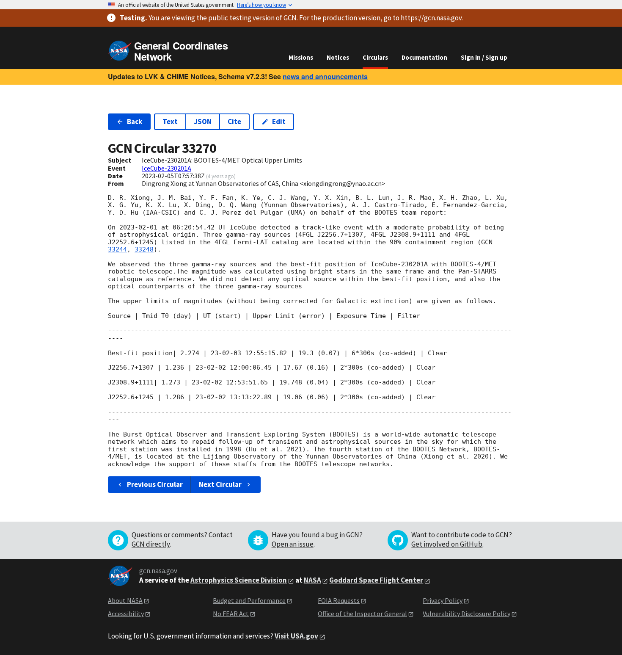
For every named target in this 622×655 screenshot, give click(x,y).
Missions (301, 57)
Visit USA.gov (296, 636)
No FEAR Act (231, 613)
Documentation (424, 57)
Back (134, 121)
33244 (117, 249)
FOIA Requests (339, 600)
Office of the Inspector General (362, 613)
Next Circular (220, 484)
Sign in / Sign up (484, 57)
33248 (144, 249)
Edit (279, 121)
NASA (312, 580)
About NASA (125, 600)
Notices (338, 57)
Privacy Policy (442, 600)
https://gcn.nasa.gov (431, 17)
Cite (234, 121)
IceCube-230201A (166, 168)
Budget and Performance (249, 600)
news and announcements (325, 76)
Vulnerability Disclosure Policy (466, 613)
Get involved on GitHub (446, 544)
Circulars (375, 57)
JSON (203, 121)
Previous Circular (155, 484)
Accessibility (126, 613)
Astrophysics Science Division (238, 580)
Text (170, 121)
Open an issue (293, 544)
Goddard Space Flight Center (376, 580)
